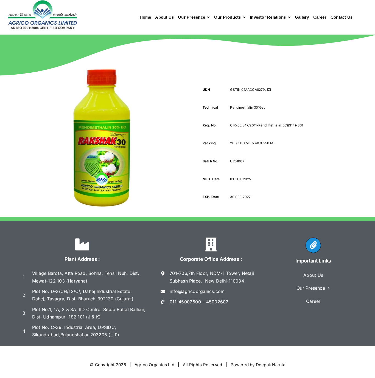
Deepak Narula (270, 364)
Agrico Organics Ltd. (155, 364)
